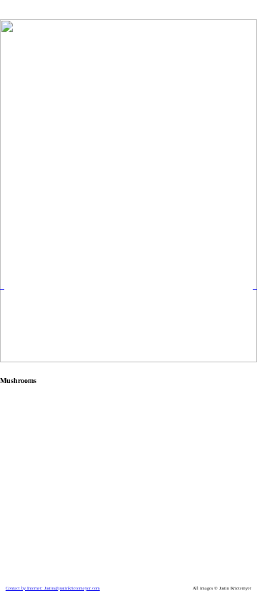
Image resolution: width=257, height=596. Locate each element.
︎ (255, 287)
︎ (2, 287)
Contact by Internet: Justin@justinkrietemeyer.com (53, 588)
